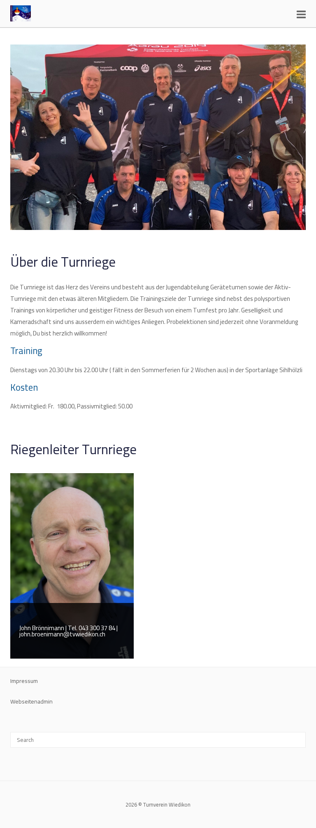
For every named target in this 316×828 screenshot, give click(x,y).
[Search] (296, 736)
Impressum (24, 681)
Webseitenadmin (31, 701)
